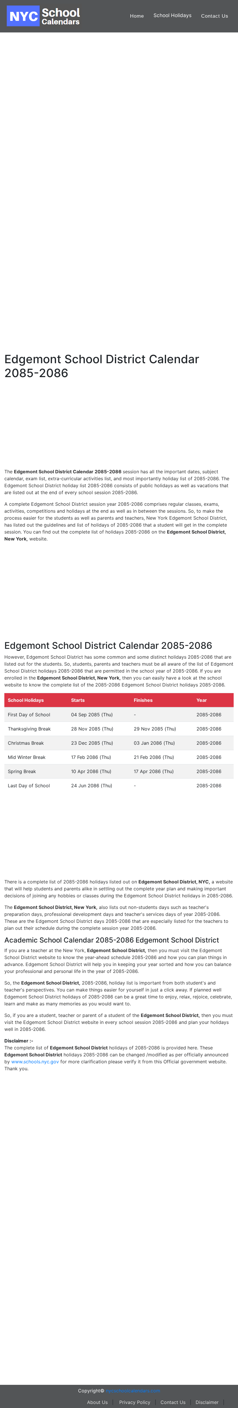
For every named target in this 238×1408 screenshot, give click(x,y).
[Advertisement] (33, 184)
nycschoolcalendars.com (133, 1391)
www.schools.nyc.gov (35, 1061)
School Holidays (173, 15)
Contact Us (214, 16)
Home (137, 16)
